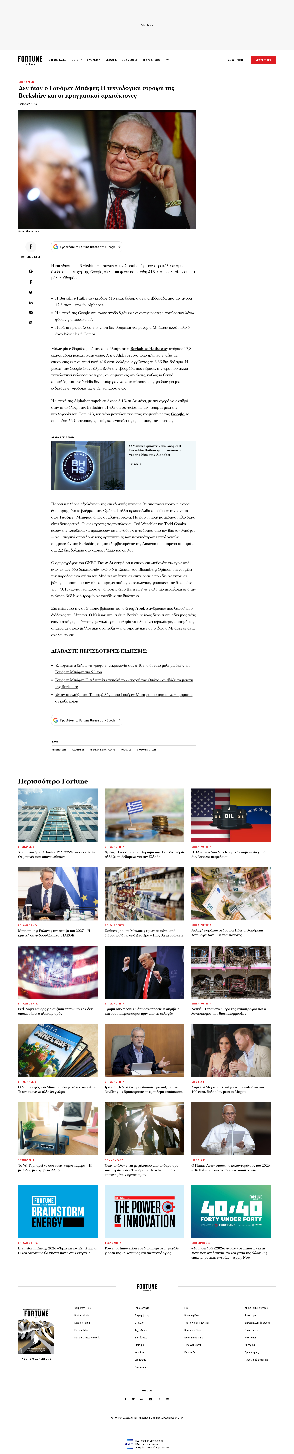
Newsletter (250, 1337)
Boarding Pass (191, 1315)
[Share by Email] (31, 313)
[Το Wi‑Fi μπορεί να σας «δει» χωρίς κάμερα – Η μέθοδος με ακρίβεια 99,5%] (58, 1128)
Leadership (140, 1359)
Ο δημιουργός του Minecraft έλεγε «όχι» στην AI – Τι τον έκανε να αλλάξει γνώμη (57, 1089)
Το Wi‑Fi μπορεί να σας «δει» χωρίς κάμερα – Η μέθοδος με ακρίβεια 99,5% (55, 1167)
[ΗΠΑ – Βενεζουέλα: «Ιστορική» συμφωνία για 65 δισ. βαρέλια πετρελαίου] (231, 815)
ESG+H (188, 1307)
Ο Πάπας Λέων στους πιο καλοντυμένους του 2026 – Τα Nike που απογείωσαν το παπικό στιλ (230, 1167)
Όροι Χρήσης (252, 1352)
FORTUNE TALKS (56, 59)
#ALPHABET (78, 749)
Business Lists (81, 1315)
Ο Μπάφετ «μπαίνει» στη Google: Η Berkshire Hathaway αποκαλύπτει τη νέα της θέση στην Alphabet (156, 450)
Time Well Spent (192, 1344)
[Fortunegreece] (30, 63)
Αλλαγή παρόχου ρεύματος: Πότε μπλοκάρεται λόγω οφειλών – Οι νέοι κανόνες (227, 932)
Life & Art (139, 1322)
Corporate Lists (82, 1307)
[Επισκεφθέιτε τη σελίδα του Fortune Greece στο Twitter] (133, 1399)
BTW (180, 1417)
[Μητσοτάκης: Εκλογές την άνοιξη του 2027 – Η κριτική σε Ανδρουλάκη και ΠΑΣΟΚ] (58, 893)
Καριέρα (139, 1352)
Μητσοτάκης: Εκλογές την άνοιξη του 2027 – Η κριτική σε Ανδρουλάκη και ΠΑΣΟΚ (54, 933)
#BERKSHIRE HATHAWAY (103, 749)
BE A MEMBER (129, 59)
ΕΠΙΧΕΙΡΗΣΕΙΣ (27, 1081)
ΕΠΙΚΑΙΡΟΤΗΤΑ (115, 846)
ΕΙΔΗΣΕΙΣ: (134, 651)
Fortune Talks (81, 1330)
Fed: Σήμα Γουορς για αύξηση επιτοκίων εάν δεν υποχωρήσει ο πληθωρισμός (55, 1011)
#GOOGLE (126, 749)
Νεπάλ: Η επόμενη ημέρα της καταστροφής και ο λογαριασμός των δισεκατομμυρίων (228, 1011)
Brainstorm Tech (192, 1330)
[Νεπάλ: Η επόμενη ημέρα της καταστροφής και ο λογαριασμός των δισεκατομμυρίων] (231, 972)
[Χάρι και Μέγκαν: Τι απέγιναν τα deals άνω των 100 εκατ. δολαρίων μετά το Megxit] (231, 1050)
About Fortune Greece (256, 1307)
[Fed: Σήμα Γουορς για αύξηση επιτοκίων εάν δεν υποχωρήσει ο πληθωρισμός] (58, 972)
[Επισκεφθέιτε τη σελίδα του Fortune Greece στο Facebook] (125, 1399)
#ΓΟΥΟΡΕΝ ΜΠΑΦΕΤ (147, 749)
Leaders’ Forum (82, 1322)
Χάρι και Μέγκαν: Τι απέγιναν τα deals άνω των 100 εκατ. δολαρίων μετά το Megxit (228, 1089)
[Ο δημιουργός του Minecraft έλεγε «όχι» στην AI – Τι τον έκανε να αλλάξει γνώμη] (58, 1050)
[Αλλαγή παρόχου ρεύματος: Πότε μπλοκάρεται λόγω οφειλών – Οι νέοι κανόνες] (231, 893)
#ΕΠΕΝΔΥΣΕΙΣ (59, 749)
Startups (139, 1344)
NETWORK (111, 59)
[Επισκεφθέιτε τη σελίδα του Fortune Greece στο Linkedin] (141, 1399)
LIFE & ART (198, 1081)
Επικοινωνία (251, 1330)
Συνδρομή (250, 1344)
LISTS (74, 59)
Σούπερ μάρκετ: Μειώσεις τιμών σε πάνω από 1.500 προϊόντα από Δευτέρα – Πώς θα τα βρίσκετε (144, 933)
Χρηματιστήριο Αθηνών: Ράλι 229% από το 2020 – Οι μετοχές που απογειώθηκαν (56, 854)
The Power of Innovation (197, 1322)
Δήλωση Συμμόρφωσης (257, 1322)
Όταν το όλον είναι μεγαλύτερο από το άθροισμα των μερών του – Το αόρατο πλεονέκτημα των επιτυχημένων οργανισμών (141, 1170)
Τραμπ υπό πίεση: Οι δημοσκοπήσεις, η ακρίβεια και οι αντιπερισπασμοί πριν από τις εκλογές (142, 1011)
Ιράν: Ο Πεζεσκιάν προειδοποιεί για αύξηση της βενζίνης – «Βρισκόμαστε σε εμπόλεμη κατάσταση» (144, 1089)
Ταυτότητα (251, 1315)
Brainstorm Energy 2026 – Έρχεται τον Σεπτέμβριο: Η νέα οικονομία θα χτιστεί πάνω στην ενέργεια (57, 1250)
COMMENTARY (114, 1160)
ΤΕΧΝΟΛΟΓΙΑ (26, 1160)
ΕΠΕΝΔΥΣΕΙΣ (26, 81)
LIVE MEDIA (93, 59)
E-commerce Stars (193, 1337)
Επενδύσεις (141, 1337)
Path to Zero (190, 1352)
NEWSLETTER (263, 60)
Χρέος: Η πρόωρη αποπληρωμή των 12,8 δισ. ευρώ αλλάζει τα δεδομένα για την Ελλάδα (144, 854)
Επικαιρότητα (142, 1307)
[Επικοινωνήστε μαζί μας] (167, 1399)
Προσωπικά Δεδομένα (256, 1359)
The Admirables (152, 59)
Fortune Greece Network (87, 1337)
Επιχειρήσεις (142, 1315)
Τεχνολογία (141, 1330)
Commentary (141, 1367)
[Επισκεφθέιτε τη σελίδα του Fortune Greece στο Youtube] (150, 1400)
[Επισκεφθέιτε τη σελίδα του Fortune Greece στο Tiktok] (159, 1399)
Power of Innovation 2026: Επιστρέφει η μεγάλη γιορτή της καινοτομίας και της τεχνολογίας (142, 1250)
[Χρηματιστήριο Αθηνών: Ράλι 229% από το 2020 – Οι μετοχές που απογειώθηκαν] (58, 815)
